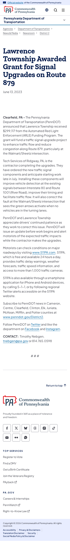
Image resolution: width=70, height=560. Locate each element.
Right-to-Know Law (15, 511)
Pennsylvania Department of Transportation (24, 20)
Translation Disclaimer (13, 533)
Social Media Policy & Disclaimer (19, 536)
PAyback (8, 482)
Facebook (32, 329)
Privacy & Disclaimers (29, 530)
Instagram (53, 329)
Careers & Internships (16, 498)
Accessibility (9, 530)
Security (32, 533)
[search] (55, 10)
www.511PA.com (43, 252)
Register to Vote (13, 457)
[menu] (63, 10)
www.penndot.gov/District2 (23, 317)
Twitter (36, 324)
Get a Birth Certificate (16, 469)
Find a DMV (9, 463)
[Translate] (46, 10)
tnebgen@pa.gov (15, 341)
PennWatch (10, 505)
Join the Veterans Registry (18, 475)
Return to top (54, 385)
